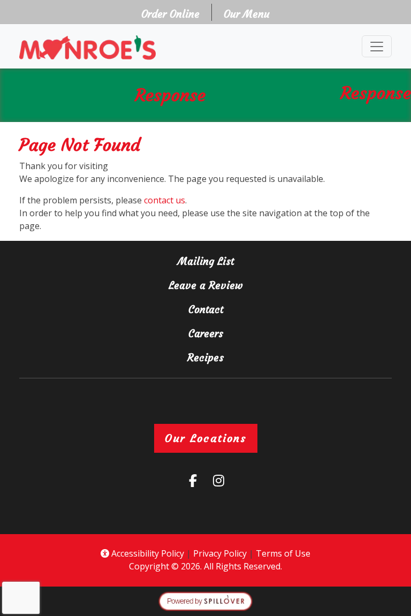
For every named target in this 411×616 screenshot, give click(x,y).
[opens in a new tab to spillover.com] (205, 600)
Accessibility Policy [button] (146, 553)
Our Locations (206, 438)
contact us (164, 200)
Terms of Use (283, 553)
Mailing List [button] (245, 261)
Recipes (205, 357)
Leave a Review (272, 285)
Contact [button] (244, 309)
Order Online (173, 13)
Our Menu (247, 13)
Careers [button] (244, 333)
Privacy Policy (220, 553)
